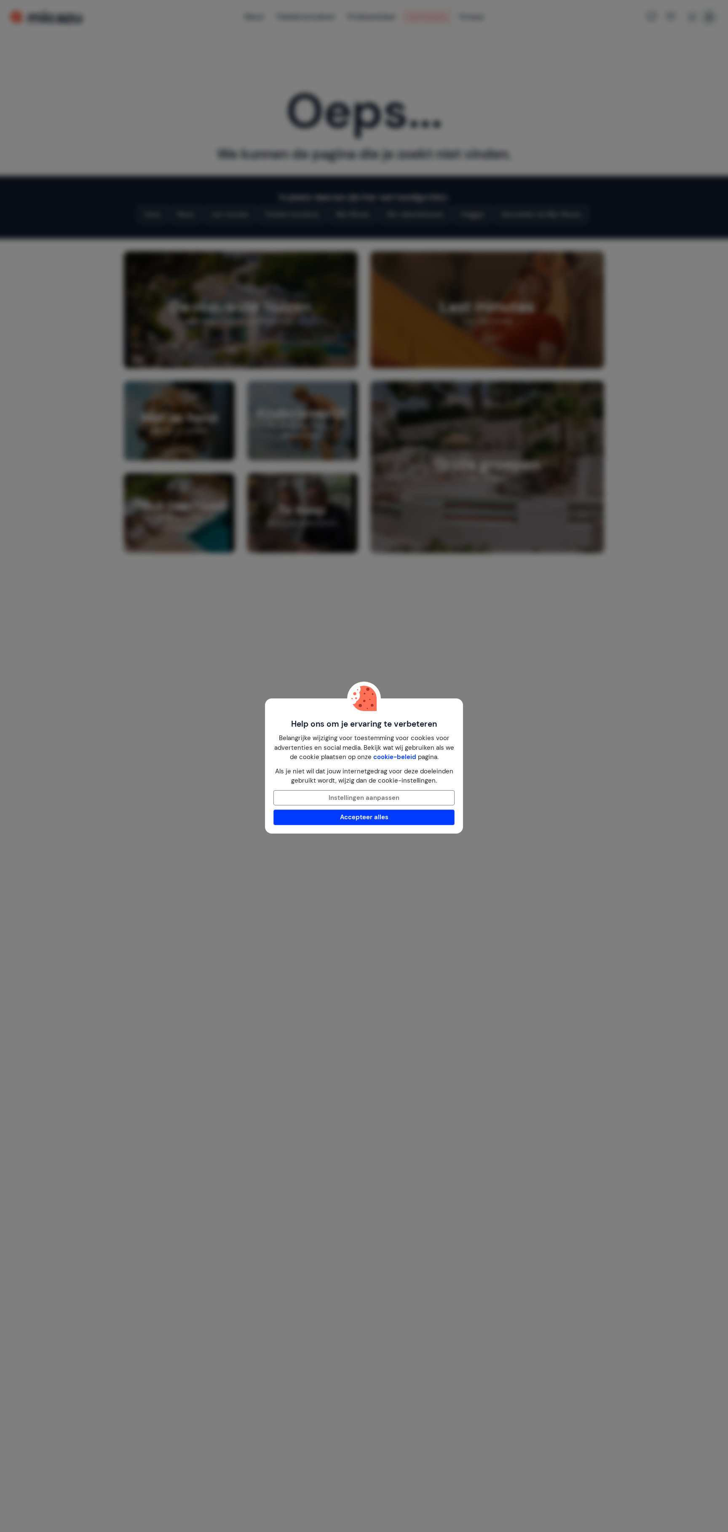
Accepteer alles (364, 817)
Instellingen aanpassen (364, 798)
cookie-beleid (394, 757)
